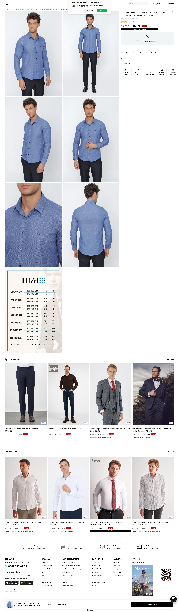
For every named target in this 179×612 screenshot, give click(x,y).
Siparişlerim (117, 569)
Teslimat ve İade (161, 73)
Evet (101, 10)
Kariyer (44, 575)
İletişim (44, 579)
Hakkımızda (45, 562)
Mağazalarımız (46, 589)
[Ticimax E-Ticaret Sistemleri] (89, 610)
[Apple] (12, 583)
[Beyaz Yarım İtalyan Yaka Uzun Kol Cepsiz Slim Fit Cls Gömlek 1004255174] (26, 488)
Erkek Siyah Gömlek (98, 582)
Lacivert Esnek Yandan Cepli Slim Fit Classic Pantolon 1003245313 (23, 430)
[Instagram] (15, 590)
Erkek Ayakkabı (97, 579)
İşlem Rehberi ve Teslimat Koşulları (73, 569)
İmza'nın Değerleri (47, 569)
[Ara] (146, 3)
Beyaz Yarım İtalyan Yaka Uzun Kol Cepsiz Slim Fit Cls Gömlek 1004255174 (23, 523)
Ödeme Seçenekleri (150, 73)
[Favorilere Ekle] (173, 12)
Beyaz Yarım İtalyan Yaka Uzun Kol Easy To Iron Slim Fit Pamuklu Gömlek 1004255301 (108, 523)
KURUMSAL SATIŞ (47, 582)
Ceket (94, 585)
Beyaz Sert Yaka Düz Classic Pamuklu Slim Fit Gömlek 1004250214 (66, 523)
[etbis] (166, 575)
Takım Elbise (96, 562)
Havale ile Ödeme (67, 585)
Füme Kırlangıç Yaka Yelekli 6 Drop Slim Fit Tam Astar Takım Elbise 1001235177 (110, 430)
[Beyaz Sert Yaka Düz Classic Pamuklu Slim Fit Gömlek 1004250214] (68, 488)
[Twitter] (11, 590)
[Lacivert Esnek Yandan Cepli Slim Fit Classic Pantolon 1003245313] (26, 394)
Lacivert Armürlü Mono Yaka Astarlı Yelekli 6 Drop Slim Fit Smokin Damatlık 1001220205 (151, 430)
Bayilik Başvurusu (47, 585)
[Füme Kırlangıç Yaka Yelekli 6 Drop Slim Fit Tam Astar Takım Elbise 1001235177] (111, 394)
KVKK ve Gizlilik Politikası (69, 579)
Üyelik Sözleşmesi (67, 575)
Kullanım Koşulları (67, 572)
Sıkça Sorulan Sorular (69, 562)
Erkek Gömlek (96, 569)
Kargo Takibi (117, 572)
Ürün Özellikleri (126, 73)
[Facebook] (7, 590)
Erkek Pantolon (97, 575)
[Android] (26, 583)
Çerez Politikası (66, 582)
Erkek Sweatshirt (97, 572)
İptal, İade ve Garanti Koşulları (71, 565)
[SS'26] (142, 580)
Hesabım (116, 562)
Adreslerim (116, 565)
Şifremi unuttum (118, 575)
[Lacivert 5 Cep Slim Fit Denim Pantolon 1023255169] (68, 394)
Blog (43, 572)
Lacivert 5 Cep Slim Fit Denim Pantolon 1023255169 (65, 429)
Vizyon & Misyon (47, 565)
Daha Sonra (90, 10)
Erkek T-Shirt (96, 565)
